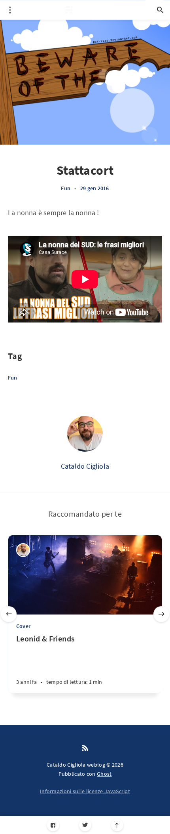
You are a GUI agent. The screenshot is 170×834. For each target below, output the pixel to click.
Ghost (104, 773)
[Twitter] (85, 825)
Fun (65, 188)
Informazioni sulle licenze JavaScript (85, 791)
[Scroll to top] (117, 825)
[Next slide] (161, 614)
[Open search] (160, 10)
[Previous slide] (9, 614)
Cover (23, 626)
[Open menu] (10, 10)
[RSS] (85, 748)
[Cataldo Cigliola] (85, 434)
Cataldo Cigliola (85, 466)
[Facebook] (53, 825)
